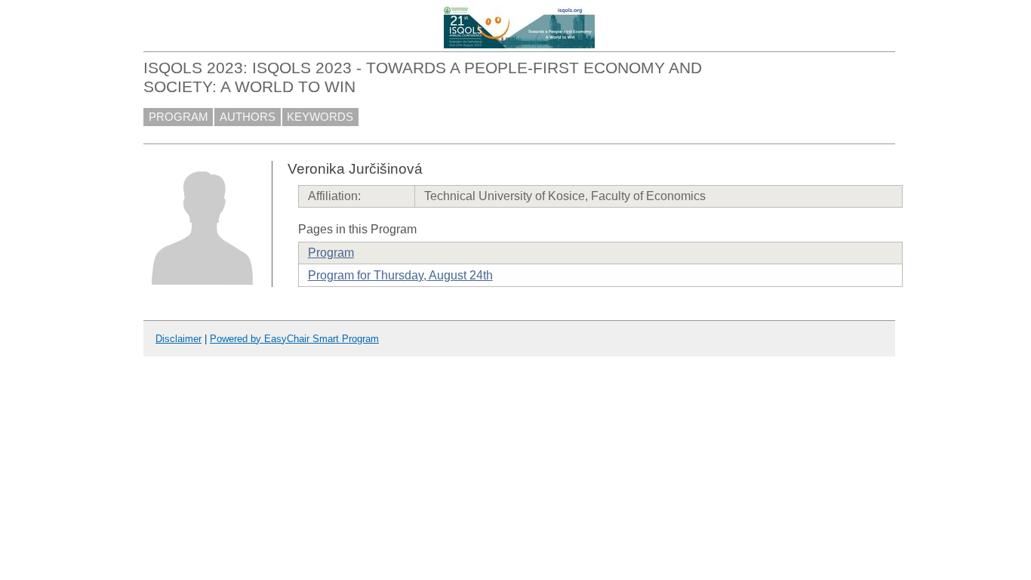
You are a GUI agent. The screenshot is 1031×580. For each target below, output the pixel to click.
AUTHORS (247, 117)
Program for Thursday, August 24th (400, 275)
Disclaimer (178, 338)
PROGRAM (178, 117)
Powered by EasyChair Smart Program (294, 338)
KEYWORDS (320, 117)
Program (331, 252)
